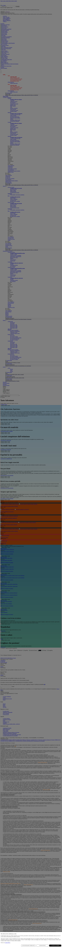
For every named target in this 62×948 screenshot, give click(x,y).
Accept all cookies (55, 945)
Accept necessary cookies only (28, 945)
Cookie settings (42, 945)
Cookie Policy (7, 942)
